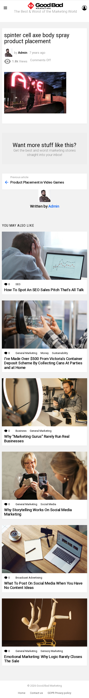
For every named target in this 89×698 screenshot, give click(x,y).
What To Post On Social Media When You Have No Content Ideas (43, 585)
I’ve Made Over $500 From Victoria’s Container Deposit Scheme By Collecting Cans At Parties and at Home (43, 363)
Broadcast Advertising (29, 577)
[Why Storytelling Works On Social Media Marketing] (44, 476)
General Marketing (26, 353)
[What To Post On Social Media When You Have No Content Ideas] (44, 549)
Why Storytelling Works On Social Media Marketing (38, 512)
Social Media (48, 504)
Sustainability (60, 353)
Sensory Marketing (52, 651)
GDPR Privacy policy (59, 692)
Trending (45, 19)
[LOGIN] (84, 8)
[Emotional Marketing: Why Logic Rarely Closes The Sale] (44, 622)
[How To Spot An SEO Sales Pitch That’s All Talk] (44, 256)
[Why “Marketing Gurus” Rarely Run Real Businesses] (44, 402)
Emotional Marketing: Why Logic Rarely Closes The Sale (43, 658)
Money (45, 353)
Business (21, 430)
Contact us (36, 692)
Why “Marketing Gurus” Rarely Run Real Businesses (36, 438)
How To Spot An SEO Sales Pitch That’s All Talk (44, 289)
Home (21, 692)
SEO (18, 284)
